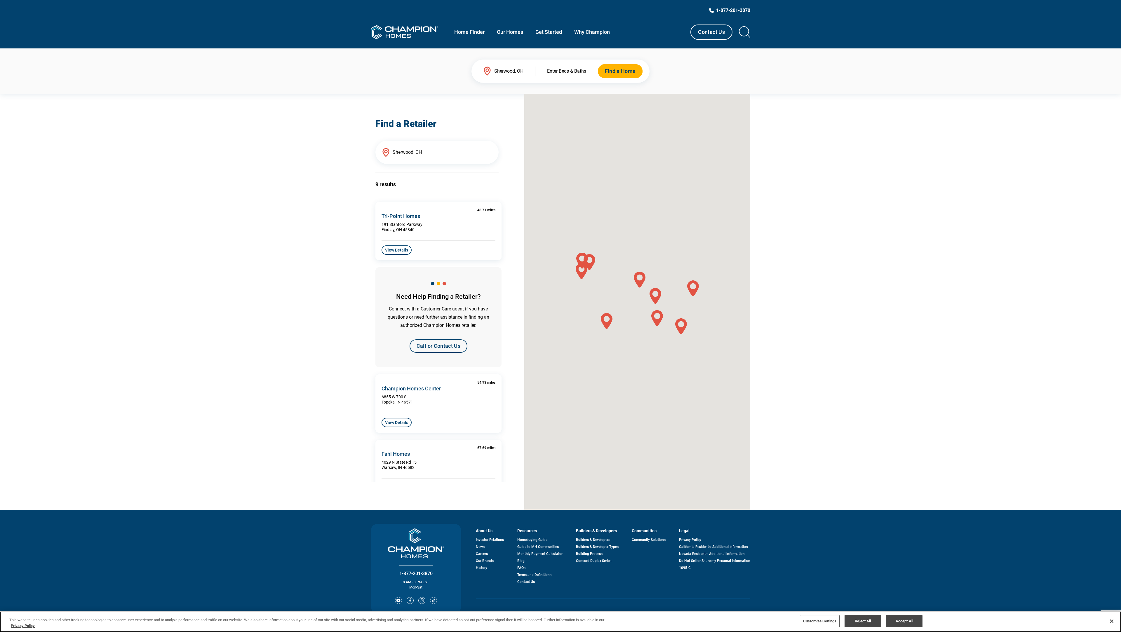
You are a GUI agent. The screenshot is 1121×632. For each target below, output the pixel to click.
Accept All (904, 621)
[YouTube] (398, 600)
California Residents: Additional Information (713, 547)
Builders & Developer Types (597, 547)
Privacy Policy (690, 540)
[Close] (1111, 621)
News (480, 547)
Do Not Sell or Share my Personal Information (714, 561)
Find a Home (620, 71)
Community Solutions (649, 540)
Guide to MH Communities (538, 547)
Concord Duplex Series (593, 561)
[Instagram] (421, 600)
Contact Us (711, 32)
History (481, 568)
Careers (482, 554)
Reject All (863, 621)
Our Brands (485, 561)
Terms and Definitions (534, 575)
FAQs (521, 568)
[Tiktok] (433, 600)
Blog (521, 561)
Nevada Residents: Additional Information (712, 554)
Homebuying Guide (532, 540)
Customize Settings (819, 621)
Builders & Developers (593, 540)
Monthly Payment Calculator (540, 554)
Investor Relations (490, 540)
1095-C (685, 568)
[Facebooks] (410, 600)
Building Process (589, 554)
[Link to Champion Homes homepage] (404, 32)
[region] (560, 621)
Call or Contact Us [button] (438, 346)
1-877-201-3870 (416, 573)
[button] (639, 280)
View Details (396, 250)
